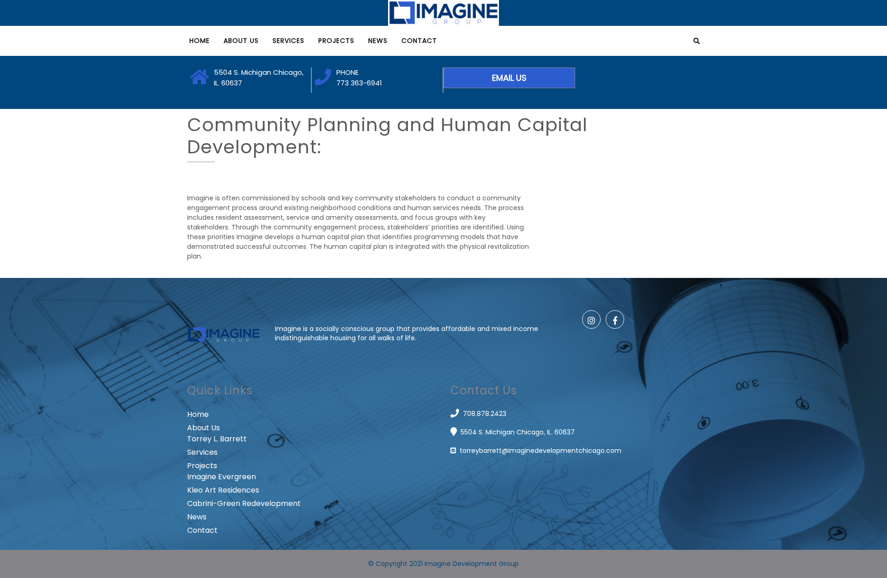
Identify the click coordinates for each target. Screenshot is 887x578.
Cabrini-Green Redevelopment (244, 503)
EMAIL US (509, 78)
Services (288, 40)
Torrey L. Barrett (217, 439)
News (378, 40)
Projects (336, 40)
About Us (241, 40)
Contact (419, 40)
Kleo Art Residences (223, 490)
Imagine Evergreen (221, 476)
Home (199, 40)
